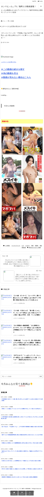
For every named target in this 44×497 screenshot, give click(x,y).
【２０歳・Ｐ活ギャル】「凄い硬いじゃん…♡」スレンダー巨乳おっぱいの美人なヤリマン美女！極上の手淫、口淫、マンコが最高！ (27, 313)
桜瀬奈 (36, 245)
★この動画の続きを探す (13, 69)
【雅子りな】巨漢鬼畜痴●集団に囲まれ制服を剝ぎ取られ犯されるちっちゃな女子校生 (22, 434)
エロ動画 (11, 21)
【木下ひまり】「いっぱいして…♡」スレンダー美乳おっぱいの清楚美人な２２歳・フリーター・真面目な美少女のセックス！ (27, 357)
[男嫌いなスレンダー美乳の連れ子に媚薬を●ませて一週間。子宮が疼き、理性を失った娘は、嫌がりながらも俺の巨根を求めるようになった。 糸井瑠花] (11, 225)
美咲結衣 (24, 247)
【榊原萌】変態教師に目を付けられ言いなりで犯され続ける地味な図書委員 (19, 477)
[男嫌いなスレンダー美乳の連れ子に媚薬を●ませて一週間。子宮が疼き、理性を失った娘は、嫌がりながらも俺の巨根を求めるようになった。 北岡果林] (11, 140)
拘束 (32, 245)
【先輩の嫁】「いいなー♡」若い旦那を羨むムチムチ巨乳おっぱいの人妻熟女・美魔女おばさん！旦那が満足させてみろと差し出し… (27, 343)
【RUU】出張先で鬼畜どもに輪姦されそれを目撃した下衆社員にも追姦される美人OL (22, 469)
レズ (23, 245)
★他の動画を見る (9, 73)
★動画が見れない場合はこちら (16, 77)
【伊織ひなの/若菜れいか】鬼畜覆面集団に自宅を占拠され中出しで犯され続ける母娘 (21, 443)
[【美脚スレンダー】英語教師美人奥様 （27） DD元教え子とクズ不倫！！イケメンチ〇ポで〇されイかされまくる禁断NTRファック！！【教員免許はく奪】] (32, 168)
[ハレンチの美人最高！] (32, 225)
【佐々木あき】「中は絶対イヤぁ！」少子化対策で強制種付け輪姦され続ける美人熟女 (22, 426)
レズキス (27, 245)
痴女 (41, 245)
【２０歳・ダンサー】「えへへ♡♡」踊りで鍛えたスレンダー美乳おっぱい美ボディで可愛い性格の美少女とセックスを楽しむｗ (27, 298)
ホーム (3, 21)
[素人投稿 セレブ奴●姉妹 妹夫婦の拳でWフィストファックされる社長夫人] (32, 140)
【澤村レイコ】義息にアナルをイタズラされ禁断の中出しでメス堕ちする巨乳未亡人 (21, 408)
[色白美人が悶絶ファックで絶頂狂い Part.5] (11, 168)
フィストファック (16, 245)
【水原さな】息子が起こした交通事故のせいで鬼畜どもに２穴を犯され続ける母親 (21, 460)
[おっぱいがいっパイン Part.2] (11, 197)
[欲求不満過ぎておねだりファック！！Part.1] (32, 197)
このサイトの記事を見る (8, 62)
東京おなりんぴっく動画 (35, 247)
